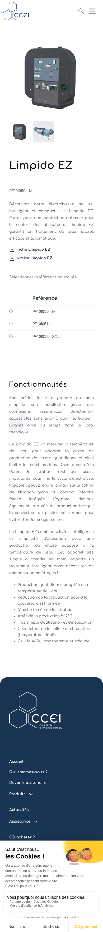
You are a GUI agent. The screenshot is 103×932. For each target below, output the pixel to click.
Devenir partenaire (27, 783)
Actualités (19, 810)
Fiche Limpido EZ (33, 249)
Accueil (16, 762)
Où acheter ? (22, 837)
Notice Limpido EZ (34, 258)
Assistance (19, 821)
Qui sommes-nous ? (28, 772)
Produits (17, 794)
